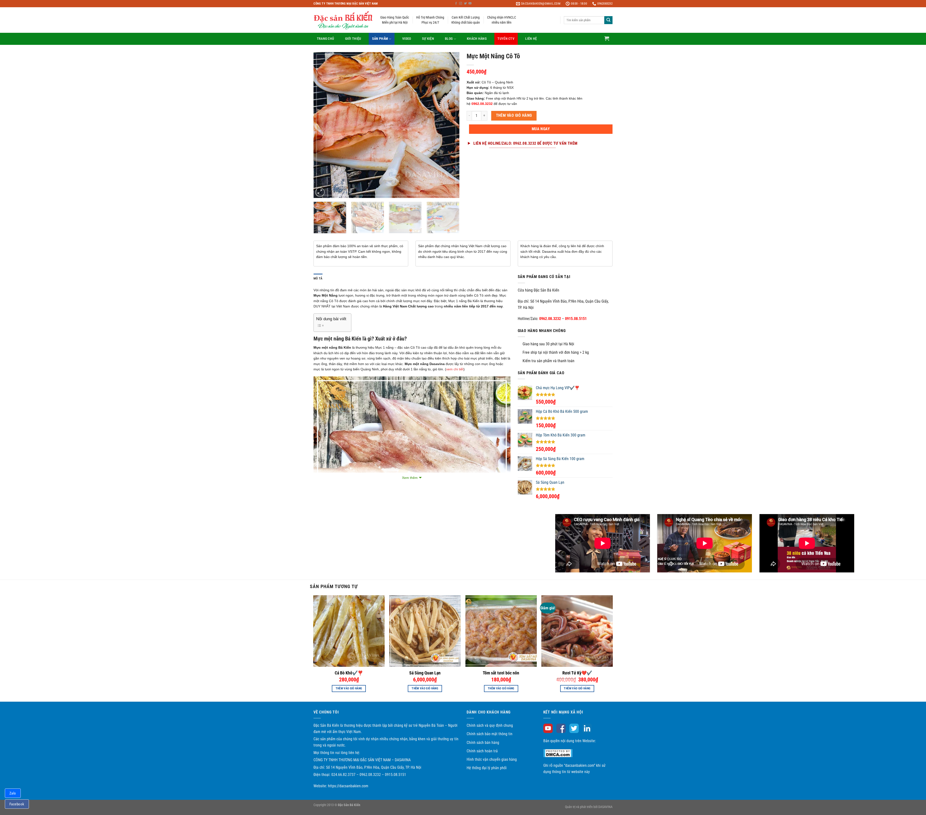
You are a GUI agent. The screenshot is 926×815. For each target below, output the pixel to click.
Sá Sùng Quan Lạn (425, 672)
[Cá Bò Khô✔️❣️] (349, 631)
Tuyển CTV (505, 39)
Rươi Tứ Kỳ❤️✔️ (577, 672)
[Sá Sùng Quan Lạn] (425, 631)
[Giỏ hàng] (607, 38)
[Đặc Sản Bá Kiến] (343, 20)
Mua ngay (541, 129)
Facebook (16, 804)
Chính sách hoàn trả (482, 751)
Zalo (12, 793)
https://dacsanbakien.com (348, 786)
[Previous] (322, 125)
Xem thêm (410, 478)
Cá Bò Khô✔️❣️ (349, 672)
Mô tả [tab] (317, 278)
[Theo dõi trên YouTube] (470, 3)
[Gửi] (608, 20)
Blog (449, 39)
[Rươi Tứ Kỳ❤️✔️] (577, 631)
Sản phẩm (380, 39)
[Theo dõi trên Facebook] (456, 3)
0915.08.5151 (576, 318)
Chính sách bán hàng (483, 742)
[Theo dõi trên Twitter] (465, 3)
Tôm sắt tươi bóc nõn (501, 672)
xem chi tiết (454, 369)
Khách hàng (477, 39)
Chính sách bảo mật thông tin (489, 734)
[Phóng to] (320, 192)
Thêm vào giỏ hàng (514, 115)
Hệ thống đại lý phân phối (487, 768)
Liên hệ (531, 39)
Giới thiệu (353, 39)
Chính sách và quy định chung (490, 725)
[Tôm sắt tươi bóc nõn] (501, 631)
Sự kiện (428, 39)
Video (406, 39)
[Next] (450, 125)
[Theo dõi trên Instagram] (460, 3)
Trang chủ (325, 39)
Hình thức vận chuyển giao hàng (492, 759)
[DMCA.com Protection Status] (557, 753)
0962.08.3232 (550, 318)
